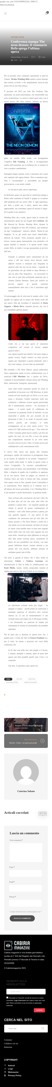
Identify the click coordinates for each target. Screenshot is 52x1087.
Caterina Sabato (16, 57)
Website (12, 897)
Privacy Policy (14, 1075)
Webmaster (13, 1072)
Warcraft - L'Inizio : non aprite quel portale (23, 743)
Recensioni (21, 722)
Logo (10, 1069)
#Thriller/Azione (30, 682)
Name (12, 867)
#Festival (31, 679)
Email (12, 882)
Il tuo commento (16, 840)
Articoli (11, 1065)
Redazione (8, 1047)
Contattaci (8, 1040)
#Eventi (19, 679)
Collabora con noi (11, 1044)
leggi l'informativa (20, 1000)
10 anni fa (25, 57)
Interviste (17, 37)
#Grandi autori (12, 682)
